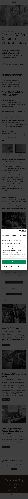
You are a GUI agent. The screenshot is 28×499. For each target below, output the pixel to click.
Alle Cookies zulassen (13, 262)
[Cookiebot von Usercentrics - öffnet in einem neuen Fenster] (19, 231)
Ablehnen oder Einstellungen (13, 267)
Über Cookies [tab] (22, 235)
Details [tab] (14, 235)
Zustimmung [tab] (5, 235)
